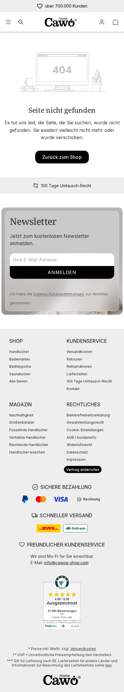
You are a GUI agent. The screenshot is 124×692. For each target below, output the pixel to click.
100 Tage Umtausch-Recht (89, 381)
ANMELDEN (62, 272)
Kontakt (73, 389)
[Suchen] (21, 22)
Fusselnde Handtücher (28, 430)
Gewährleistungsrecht (85, 422)
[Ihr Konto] (102, 22)
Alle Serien (18, 381)
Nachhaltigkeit (21, 415)
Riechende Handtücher (28, 444)
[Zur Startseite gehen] (61, 22)
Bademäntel (19, 359)
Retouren (74, 359)
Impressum (76, 459)
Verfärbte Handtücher (27, 437)
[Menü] (8, 22)
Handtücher (19, 351)
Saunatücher (19, 374)
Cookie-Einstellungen (85, 430)
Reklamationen (79, 366)
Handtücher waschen (27, 452)
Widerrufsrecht (79, 444)
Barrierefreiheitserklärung (88, 415)
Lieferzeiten (77, 374)
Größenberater (21, 422)
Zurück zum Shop (62, 157)
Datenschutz (77, 452)
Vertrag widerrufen (82, 469)
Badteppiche (20, 366)
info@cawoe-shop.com (66, 562)
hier (108, 665)
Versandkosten (79, 351)
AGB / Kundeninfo (81, 437)
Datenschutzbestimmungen (58, 294)
